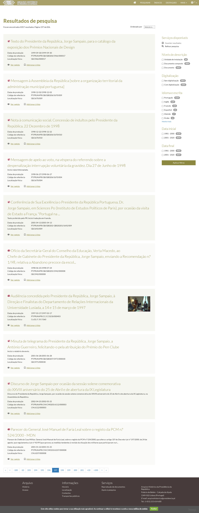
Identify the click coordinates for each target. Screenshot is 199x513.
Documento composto (173, 63)
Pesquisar (145, 2)
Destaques (171, 2)
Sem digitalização (171, 80)
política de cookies (140, 509)
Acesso (25, 490)
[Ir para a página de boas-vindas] (134, 2)
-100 (16, 470)
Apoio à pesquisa (109, 490)
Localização (67, 490)
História (25, 487)
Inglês (166, 102)
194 (35, 470)
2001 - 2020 (169, 137)
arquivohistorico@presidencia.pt (161, 498)
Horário (65, 487)
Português (168, 98)
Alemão (167, 114)
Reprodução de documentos (113, 487)
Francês (167, 106)
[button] (184, 2)
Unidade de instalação (173, 59)
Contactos (66, 493)
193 (29, 470)
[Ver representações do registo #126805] (139, 304)
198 (62, 470)
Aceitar (154, 509)
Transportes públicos (71, 496)
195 (42, 470)
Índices (158, 2)
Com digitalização (171, 84)
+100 (96, 470)
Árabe (166, 118)
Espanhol (168, 110)
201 (82, 470)
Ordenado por (136, 26)
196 (48, 470)
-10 (22, 470)
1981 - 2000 (169, 133)
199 (68, 470)
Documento (169, 67)
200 (75, 470)
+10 (88, 470)
